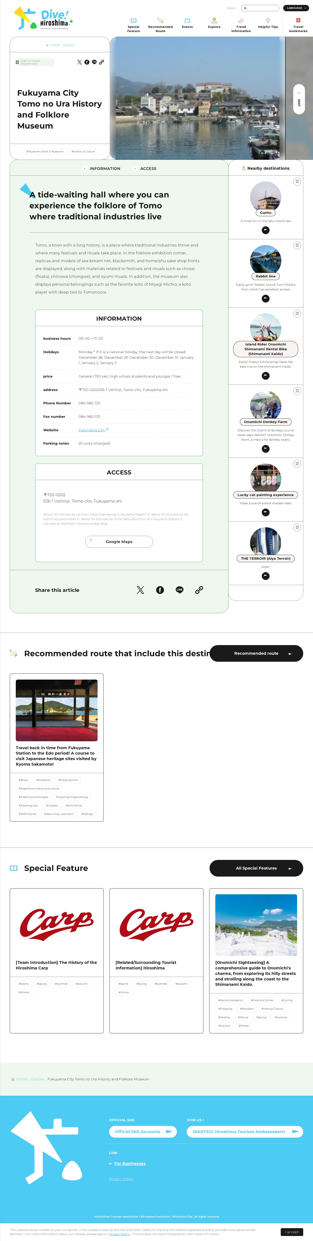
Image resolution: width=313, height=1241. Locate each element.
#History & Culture (83, 151)
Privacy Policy (119, 1234)
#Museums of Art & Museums (45, 151)
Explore (69, 45)
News (231, 8)
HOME (55, 45)
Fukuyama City (92, 430)
